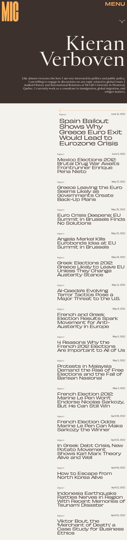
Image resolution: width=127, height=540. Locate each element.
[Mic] (10, 11)
